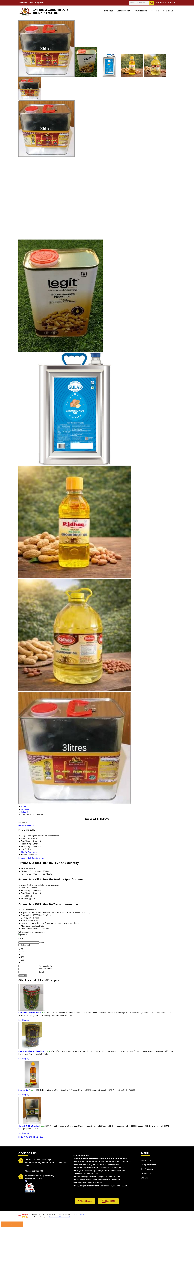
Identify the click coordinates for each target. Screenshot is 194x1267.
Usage (23, 885)
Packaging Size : (35, 1015)
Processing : (125, 1012)
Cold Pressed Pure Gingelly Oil (31, 1051)
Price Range (26, 874)
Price (23, 868)
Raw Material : (65, 1015)
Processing (25, 890)
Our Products (141, 11)
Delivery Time (27, 918)
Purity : (50, 1015)
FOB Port (25, 910)
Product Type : (93, 1012)
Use (22, 896)
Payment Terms (27, 912)
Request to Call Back (26, 858)
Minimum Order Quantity (31, 871)
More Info (155, 11)
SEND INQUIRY (24, 1137)
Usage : (149, 1012)
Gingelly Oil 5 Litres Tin (28, 1126)
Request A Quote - (165, 2)
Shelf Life (25, 887)
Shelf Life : (164, 1051)
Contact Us (168, 11)
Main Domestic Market (30, 928)
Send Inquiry (41, 858)
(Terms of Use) (80, 1214)
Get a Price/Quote (26, 825)
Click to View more (29, 852)
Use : (108, 1012)
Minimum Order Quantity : (71, 1012)
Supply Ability (26, 915)
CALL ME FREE (37, 1137)
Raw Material (26, 893)
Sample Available (28, 920)
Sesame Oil (23, 1090)
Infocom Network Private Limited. (59, 1217)
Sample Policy (27, 923)
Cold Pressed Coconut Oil (29, 1012)
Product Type (26, 898)
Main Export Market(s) (30, 926)
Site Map (145, 1178)
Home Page (108, 11)
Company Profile (124, 11)
